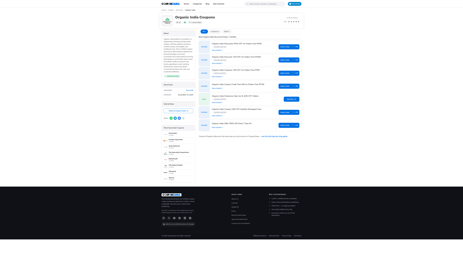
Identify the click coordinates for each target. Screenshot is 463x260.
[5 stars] (298, 22)
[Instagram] (164, 218)
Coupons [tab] (215, 31)
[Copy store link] (183, 118)
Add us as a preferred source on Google (180, 224)
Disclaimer (297, 236)
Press (234, 211)
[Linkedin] (185, 218)
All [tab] (204, 31)
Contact (235, 203)
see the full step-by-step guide (274, 136)
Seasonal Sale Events (240, 219)
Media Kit (235, 207)
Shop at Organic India (177, 111)
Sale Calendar (218, 4)
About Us (235, 199)
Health (171, 10)
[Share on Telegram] (175, 118)
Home (164, 10)
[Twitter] (169, 218)
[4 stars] (296, 22)
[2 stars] (291, 22)
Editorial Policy (274, 236)
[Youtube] (174, 218)
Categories (197, 4)
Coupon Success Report (241, 223)
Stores (186, 4)
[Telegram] (190, 218)
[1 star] (289, 22)
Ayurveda (179, 10)
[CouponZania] (194, 194)
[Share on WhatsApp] (171, 118)
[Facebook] (179, 218)
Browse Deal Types (239, 215)
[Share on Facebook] (179, 118)
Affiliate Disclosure (259, 236)
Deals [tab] (227, 31)
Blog (207, 4)
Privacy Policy (287, 236)
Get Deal (290, 99)
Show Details (216, 50)
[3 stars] (294, 22)
